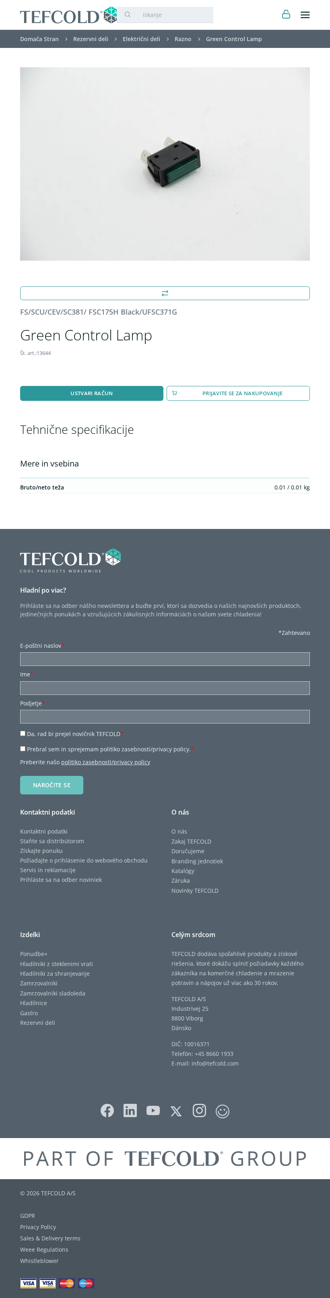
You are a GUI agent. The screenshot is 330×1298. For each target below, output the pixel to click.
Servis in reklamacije (48, 870)
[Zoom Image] (165, 164)
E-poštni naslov (42, 645)
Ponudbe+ (33, 954)
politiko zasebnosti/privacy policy (105, 762)
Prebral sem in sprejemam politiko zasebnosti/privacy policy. (110, 749)
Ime (26, 674)
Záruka (180, 880)
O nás (179, 831)
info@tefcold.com (215, 1063)
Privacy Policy (38, 1227)
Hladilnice (33, 1003)
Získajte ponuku (41, 850)
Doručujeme (187, 851)
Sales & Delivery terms (50, 1238)
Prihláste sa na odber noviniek (61, 879)
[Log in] (286, 15)
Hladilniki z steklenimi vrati (56, 964)
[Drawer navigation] (305, 15)
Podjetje (32, 703)
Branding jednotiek (197, 861)
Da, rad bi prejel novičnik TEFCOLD (75, 734)
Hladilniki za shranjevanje (55, 973)
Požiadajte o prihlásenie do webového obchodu (84, 860)
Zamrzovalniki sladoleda (52, 993)
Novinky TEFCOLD (195, 890)
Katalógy (182, 871)
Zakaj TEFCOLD (191, 841)
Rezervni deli (37, 1022)
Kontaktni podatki (44, 831)
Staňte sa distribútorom (52, 841)
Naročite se (51, 785)
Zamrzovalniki (39, 983)
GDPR (27, 1215)
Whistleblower (39, 1261)
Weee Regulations (44, 1249)
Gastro (29, 1013)
